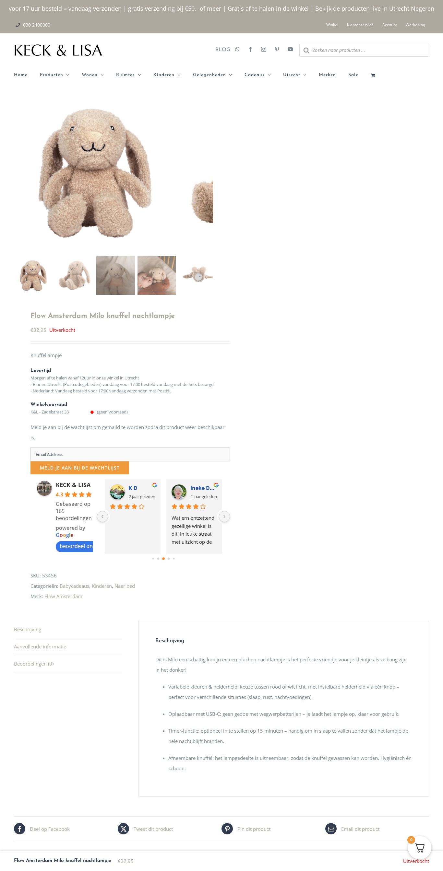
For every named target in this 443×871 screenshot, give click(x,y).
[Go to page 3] (168, 559)
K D (133, 488)
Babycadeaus (74, 586)
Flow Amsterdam (63, 596)
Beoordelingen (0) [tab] (34, 663)
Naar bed (124, 586)
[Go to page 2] (163, 558)
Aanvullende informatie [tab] (40, 646)
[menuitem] (27, 75)
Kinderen (102, 586)
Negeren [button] (422, 8)
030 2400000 (36, 25)
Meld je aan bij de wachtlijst (80, 468)
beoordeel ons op (81, 546)
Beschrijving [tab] (27, 629)
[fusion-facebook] (250, 49)
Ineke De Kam (203, 488)
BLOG (220, 49)
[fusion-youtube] (290, 49)
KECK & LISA (73, 485)
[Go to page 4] (173, 558)
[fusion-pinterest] (277, 49)
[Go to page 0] (153, 558)
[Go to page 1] (158, 559)
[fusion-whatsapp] (237, 49)
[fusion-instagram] (263, 49)
